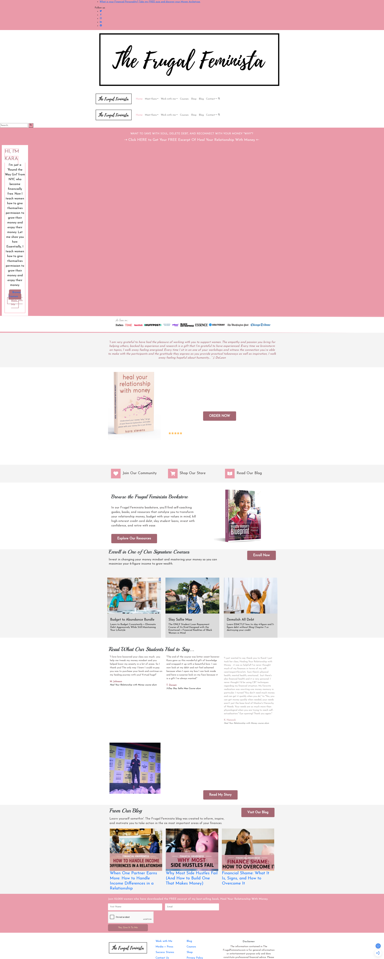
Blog (201, 99)
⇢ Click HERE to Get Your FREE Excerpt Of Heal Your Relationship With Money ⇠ (191, 140)
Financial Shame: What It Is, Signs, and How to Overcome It (245, 878)
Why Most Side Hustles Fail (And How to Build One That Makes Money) (192, 878)
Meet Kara (151, 99)
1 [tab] (185, 732)
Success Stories (165, 952)
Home (139, 99)
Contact (210, 99)
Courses (184, 99)
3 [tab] (193, 732)
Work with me (168, 99)
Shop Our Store (193, 473)
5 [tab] (200, 732)
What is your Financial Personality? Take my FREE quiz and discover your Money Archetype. (150, 2)
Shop (193, 99)
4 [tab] (196, 732)
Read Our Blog (249, 473)
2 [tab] (189, 732)
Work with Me (17, 302)
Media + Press (164, 946)
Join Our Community (140, 473)
